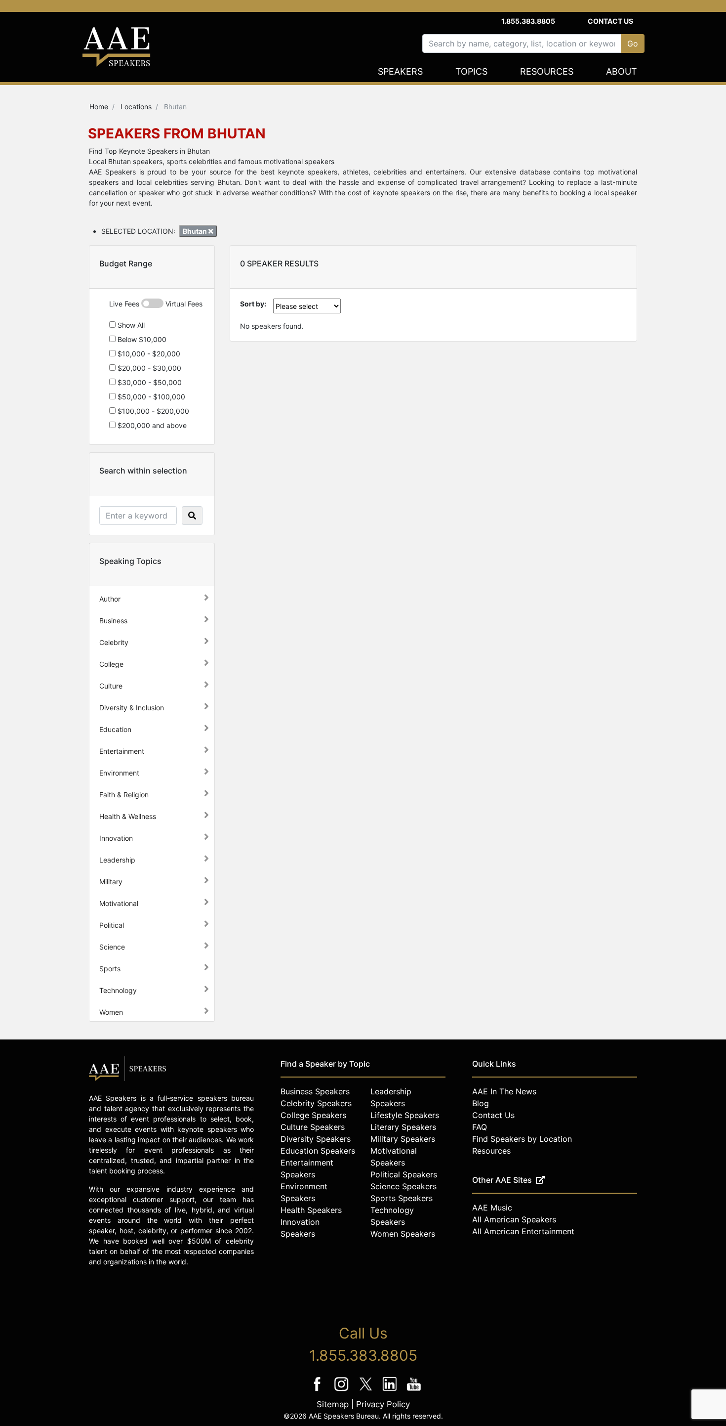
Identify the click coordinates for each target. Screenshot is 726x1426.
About (621, 71)
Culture (110, 686)
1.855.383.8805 (528, 21)
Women (111, 1012)
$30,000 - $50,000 (149, 382)
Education (115, 729)
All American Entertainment (523, 1231)
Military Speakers (402, 1139)
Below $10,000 (141, 339)
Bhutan (195, 231)
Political (111, 925)
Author (110, 599)
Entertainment (121, 751)
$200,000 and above (151, 425)
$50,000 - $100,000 (150, 396)
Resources (546, 71)
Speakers (400, 71)
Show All (130, 325)
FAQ (479, 1127)
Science (112, 947)
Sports (110, 968)
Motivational (118, 903)
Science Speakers (403, 1186)
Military (110, 881)
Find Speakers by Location (522, 1139)
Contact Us (610, 21)
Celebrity (113, 642)
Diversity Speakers (316, 1139)
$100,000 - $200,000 (152, 411)
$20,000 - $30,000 (148, 368)
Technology (118, 990)
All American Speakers (514, 1219)
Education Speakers (318, 1151)
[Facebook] (318, 1390)
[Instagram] (342, 1390)
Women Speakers (402, 1234)
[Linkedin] (391, 1390)
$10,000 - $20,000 (148, 353)
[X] (367, 1390)
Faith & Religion (124, 794)
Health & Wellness (127, 816)
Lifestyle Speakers (404, 1115)
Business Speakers (315, 1091)
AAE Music (492, 1207)
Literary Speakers (403, 1127)
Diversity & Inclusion (131, 707)
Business (113, 620)
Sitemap (333, 1404)
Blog (480, 1103)
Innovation (116, 838)
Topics (471, 71)
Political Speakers (403, 1174)
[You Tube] (414, 1390)
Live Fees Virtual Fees (155, 304)
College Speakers (313, 1115)
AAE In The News (504, 1091)
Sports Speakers (401, 1198)
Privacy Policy (383, 1404)
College (111, 664)
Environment (119, 773)
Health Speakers (311, 1210)
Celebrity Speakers (316, 1103)
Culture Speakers (313, 1127)
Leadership (117, 860)
